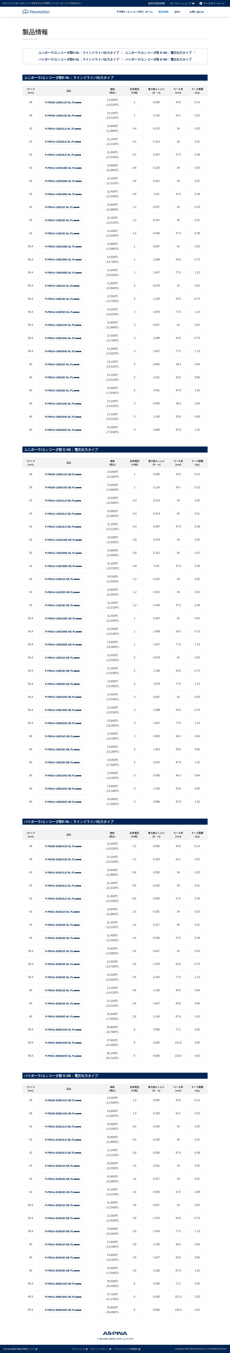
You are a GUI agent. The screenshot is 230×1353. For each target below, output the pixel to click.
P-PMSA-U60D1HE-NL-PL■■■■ (63, 403)
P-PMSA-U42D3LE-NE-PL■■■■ (63, 526)
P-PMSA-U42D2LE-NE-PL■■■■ (63, 513)
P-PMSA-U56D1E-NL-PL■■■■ (62, 285)
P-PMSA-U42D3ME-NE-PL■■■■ (63, 566)
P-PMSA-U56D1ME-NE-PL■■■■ (63, 618)
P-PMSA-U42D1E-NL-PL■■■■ (62, 207)
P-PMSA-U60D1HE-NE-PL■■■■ (63, 775)
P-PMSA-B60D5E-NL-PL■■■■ (62, 1016)
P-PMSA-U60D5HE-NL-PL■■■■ (63, 429)
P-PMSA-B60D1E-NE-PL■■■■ (62, 1244)
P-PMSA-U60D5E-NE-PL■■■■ (62, 762)
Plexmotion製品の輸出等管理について (19, 1349)
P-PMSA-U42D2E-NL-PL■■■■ (62, 220)
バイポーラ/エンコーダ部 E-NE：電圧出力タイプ (158, 59)
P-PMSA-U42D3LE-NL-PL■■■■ (63, 154)
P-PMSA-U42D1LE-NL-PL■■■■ (63, 128)
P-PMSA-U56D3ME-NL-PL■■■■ (63, 259)
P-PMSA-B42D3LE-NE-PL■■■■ (63, 1152)
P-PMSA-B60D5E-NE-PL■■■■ (62, 1270)
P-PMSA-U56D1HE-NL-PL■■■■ (63, 325)
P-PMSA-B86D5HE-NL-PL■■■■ (63, 1055)
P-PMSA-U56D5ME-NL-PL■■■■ (63, 272)
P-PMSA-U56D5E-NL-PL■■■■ (62, 312)
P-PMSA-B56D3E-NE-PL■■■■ (62, 1218)
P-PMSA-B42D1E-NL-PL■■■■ (62, 911)
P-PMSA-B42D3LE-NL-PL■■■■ (63, 898)
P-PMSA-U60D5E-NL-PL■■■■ (62, 390)
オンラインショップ (180, 3)
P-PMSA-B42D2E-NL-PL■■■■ (62, 924)
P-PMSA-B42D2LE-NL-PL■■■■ (63, 885)
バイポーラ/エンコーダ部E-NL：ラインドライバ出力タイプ (78, 59)
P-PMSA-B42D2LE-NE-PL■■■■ (63, 1139)
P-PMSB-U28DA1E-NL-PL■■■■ (63, 102)
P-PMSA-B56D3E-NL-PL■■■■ (62, 964)
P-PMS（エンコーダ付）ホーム (135, 11)
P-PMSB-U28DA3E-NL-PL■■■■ (63, 115)
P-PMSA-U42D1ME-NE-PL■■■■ (63, 539)
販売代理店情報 (156, 3)
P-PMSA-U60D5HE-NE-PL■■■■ (63, 801)
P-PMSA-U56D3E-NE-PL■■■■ (62, 670)
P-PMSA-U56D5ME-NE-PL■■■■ (63, 644)
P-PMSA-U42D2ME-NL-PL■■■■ (63, 181)
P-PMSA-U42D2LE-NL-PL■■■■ (63, 141)
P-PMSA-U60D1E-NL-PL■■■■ (62, 364)
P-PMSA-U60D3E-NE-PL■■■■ (62, 749)
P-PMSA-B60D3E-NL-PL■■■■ (62, 1003)
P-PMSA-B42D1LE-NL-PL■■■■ (63, 872)
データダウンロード (214, 3)
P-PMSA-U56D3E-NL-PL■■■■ (62, 299)
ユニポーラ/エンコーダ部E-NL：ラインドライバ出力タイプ (78, 52)
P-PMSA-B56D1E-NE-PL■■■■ (62, 1205)
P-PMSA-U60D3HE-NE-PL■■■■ (63, 788)
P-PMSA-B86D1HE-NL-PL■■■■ (63, 1029)
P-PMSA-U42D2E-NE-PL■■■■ (62, 592)
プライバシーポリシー (99, 1349)
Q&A (177, 11)
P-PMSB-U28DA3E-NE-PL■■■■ (63, 487)
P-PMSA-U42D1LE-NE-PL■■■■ (63, 500)
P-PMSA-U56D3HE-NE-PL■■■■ (63, 710)
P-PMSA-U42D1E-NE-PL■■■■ (62, 579)
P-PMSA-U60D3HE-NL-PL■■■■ (63, 416)
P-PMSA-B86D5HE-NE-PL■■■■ (63, 1310)
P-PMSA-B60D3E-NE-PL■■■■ (62, 1257)
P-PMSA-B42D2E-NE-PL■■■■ (62, 1179)
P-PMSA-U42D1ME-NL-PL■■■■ (63, 168)
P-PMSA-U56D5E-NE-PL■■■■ (62, 684)
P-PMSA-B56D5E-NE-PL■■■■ (62, 1231)
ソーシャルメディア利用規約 (125, 1349)
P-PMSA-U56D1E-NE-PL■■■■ (62, 657)
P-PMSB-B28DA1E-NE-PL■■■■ (63, 1100)
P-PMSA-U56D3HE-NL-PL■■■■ (63, 338)
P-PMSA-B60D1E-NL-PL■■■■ (62, 990)
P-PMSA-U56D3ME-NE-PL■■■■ (63, 631)
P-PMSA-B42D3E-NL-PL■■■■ (62, 938)
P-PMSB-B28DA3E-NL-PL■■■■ (63, 859)
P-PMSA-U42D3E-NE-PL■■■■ (62, 605)
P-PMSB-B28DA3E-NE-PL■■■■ (63, 1113)
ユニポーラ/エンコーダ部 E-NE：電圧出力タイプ (158, 52)
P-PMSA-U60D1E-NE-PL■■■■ (62, 736)
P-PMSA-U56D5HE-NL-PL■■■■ (63, 351)
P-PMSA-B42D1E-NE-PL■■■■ (62, 1165)
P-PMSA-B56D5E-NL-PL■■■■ (62, 977)
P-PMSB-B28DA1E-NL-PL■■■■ (63, 846)
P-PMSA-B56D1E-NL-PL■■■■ (62, 951)
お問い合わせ (197, 11)
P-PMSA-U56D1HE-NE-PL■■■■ (63, 697)
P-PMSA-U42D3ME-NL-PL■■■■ (63, 194)
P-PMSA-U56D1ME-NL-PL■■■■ (63, 246)
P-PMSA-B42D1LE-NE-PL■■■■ (63, 1126)
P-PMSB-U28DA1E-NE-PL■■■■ (63, 474)
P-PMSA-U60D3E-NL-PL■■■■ (62, 377)
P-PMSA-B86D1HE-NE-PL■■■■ (63, 1283)
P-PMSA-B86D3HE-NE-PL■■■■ (63, 1296)
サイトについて (78, 1349)
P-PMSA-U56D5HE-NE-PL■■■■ (63, 723)
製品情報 (163, 11)
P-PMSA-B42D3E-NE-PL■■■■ (62, 1192)
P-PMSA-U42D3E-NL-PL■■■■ (62, 233)
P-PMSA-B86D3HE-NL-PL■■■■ (63, 1042)
